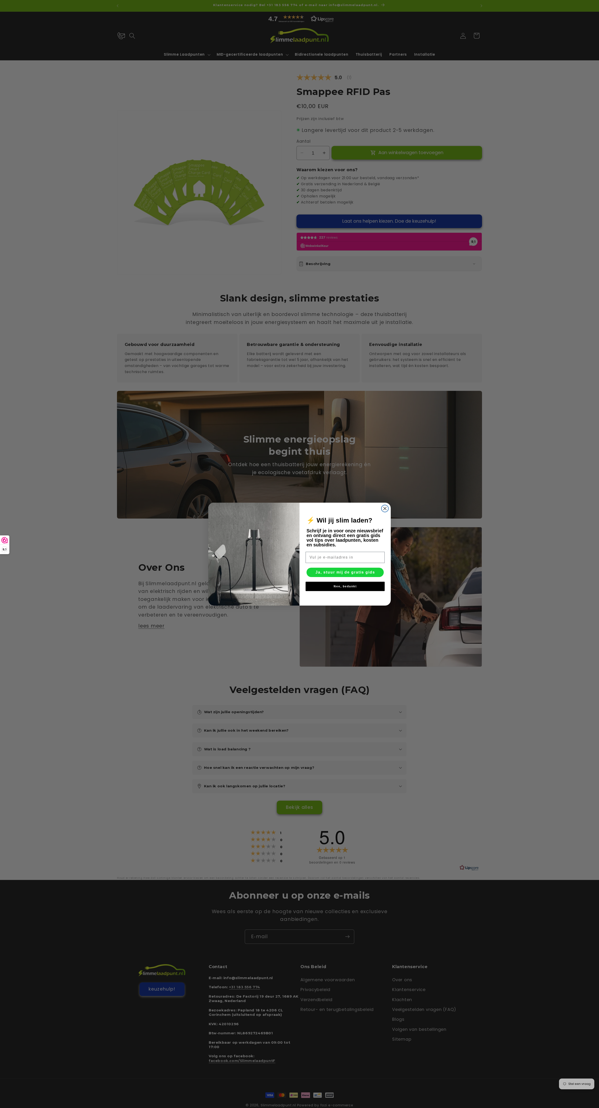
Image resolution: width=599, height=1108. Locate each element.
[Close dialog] (384, 508)
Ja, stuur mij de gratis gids (345, 572)
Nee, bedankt (345, 586)
